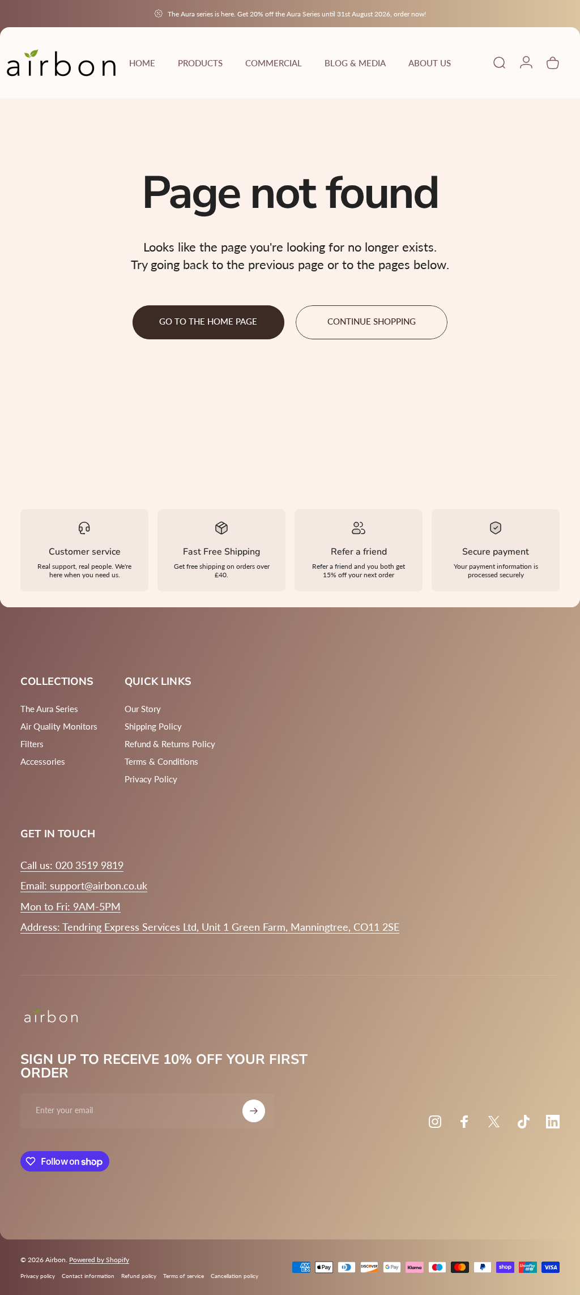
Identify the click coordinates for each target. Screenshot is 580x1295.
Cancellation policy (234, 1276)
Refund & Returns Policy (170, 744)
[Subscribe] (253, 1111)
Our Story (143, 709)
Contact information (88, 1276)
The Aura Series (49, 709)
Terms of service (183, 1276)
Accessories (42, 761)
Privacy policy (37, 1276)
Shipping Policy (153, 726)
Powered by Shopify (99, 1259)
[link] (70, 906)
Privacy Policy (151, 779)
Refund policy (138, 1276)
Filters (32, 744)
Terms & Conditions (161, 761)
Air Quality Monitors (58, 726)
